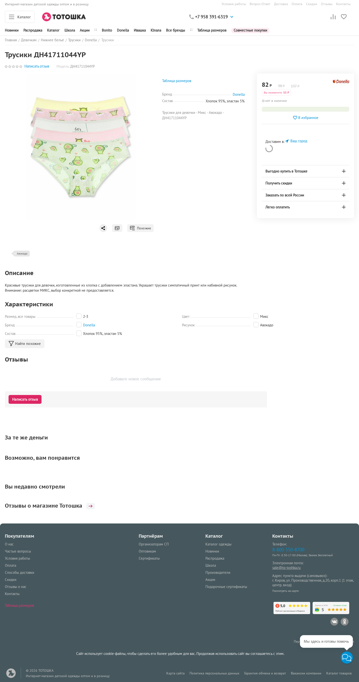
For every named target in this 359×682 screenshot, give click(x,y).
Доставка (281, 4)
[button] (347, 657)
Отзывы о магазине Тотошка (43, 505)
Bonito (107, 30)
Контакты (343, 4)
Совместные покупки (250, 30)
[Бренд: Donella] (341, 85)
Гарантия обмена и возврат (265, 673)
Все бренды (175, 30)
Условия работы (234, 4)
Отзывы (326, 4)
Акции (85, 30)
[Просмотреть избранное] (343, 16)
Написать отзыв (36, 66)
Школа (69, 30)
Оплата (297, 4)
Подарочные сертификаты (226, 586)
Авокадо (22, 253)
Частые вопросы (18, 551)
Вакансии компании (306, 673)
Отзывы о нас (15, 586)
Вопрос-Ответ (260, 4)
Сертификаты (149, 558)
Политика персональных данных (214, 673)
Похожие (143, 228)
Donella (123, 30)
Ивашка (140, 30)
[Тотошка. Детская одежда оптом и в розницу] (64, 16)
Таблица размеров (211, 30)
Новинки (12, 30)
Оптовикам (147, 551)
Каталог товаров (339, 673)
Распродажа (214, 558)
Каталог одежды (218, 544)
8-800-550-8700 (288, 549)
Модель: (63, 66)
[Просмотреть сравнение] (333, 16)
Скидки (311, 4)
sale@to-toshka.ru (286, 567)
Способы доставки (19, 572)
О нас (9, 544)
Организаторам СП (154, 544)
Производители (217, 572)
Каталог (53, 30)
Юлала (156, 30)
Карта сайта (175, 673)
